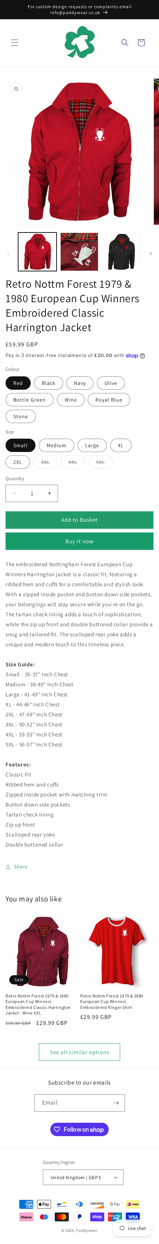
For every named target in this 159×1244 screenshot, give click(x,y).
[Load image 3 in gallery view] (121, 251)
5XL (104, 463)
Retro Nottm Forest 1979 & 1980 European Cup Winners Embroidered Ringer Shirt (111, 1001)
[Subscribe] (116, 1103)
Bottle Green (29, 399)
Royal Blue (108, 399)
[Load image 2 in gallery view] (79, 251)
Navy (80, 383)
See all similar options (79, 1052)
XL (121, 445)
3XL (49, 463)
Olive (111, 383)
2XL (17, 462)
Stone (20, 416)
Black (48, 383)
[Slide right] (151, 253)
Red (18, 383)
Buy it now (79, 541)
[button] (15, 42)
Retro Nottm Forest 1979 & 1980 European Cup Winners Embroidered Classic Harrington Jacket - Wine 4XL (38, 1004)
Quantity (15, 478)
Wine (71, 399)
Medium (57, 445)
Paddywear (87, 1230)
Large (92, 445)
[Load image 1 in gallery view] (37, 251)
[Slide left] (8, 253)
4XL (76, 463)
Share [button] (21, 866)
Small (20, 445)
